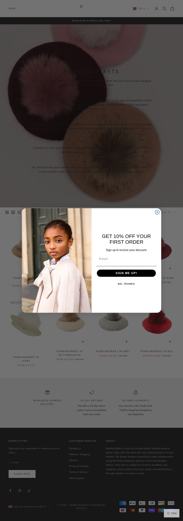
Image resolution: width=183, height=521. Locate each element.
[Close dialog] (157, 212)
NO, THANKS (126, 284)
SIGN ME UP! (126, 273)
